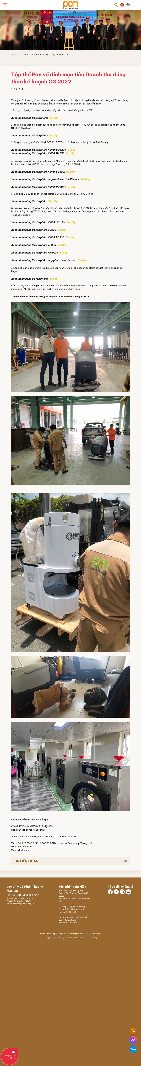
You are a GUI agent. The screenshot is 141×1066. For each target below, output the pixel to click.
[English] (128, 5)
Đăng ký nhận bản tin (10, 1054)
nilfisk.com (23, 850)
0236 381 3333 (73, 898)
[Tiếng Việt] (122, 5)
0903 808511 (72, 923)
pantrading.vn (25, 846)
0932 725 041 (72, 912)
